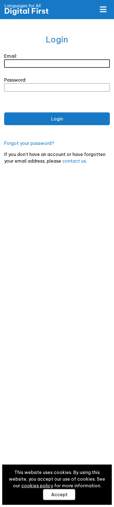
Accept (59, 494)
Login (57, 119)
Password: (15, 80)
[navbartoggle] (103, 9)
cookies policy (37, 485)
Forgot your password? (29, 143)
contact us (74, 161)
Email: (10, 56)
